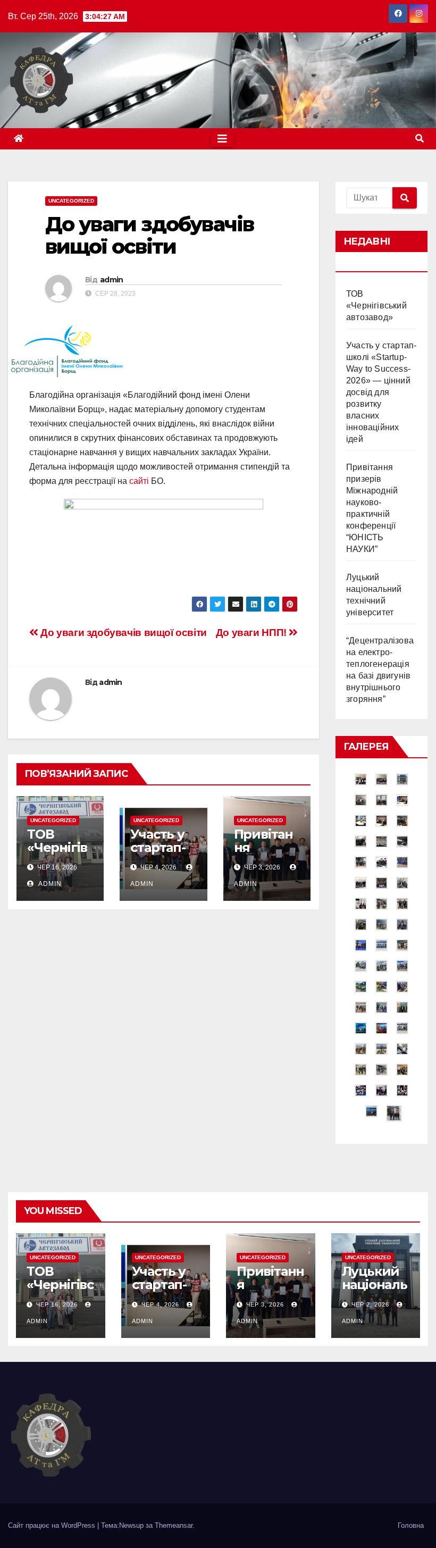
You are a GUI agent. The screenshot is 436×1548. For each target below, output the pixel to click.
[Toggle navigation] (222, 139)
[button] (419, 138)
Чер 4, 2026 (160, 1304)
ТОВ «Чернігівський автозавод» (376, 305)
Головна (411, 1525)
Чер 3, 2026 (265, 1304)
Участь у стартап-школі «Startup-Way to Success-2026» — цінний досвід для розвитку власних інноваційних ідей (381, 392)
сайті (139, 481)
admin (111, 280)
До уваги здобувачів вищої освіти (122, 632)
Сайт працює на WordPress (52, 1525)
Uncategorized (71, 201)
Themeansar (173, 1525)
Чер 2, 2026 (370, 1304)
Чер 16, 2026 (57, 1304)
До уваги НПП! (252, 632)
